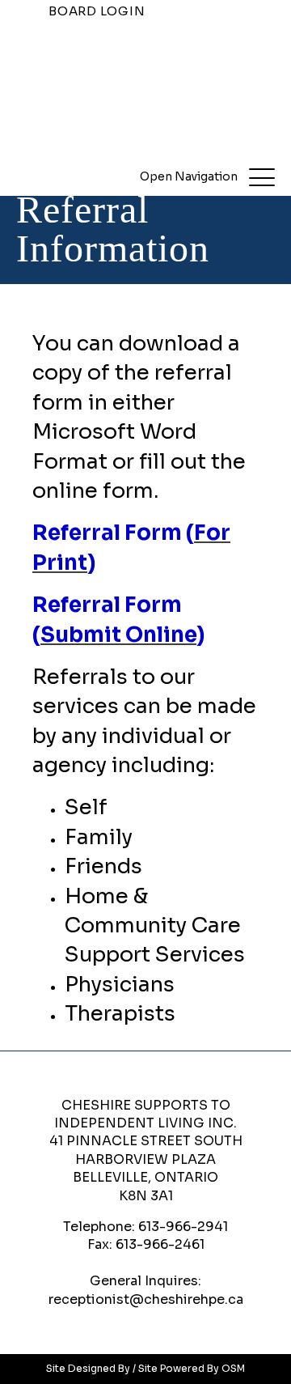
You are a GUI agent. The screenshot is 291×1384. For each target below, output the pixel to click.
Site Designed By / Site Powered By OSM (145, 1368)
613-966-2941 (183, 1226)
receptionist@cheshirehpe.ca (145, 1299)
